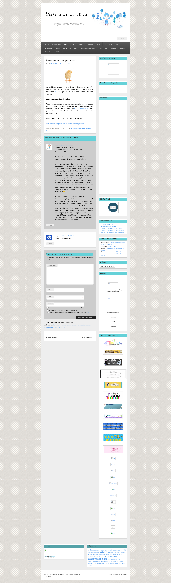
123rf (113, 321)
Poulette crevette (81, 109)
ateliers (97, 550)
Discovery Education (113, 312)
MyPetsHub (103, 48)
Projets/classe (49, 52)
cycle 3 (104, 554)
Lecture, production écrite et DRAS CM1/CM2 (113, 230)
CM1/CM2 (90, 44)
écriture (89, 565)
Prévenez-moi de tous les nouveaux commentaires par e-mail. (65, 308)
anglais (90, 550)
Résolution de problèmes (94, 563)
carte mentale (108, 550)
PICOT (98, 561)
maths (83, 128)
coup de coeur (92, 554)
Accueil (47, 44)
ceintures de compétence (93, 552)
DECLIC (109, 554)
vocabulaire (121, 563)
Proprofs (113, 317)
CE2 (124, 550)
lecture (120, 559)
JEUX (75, 48)
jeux (115, 557)
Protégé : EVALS (111, 246)
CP (105, 44)
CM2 (108, 552)
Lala (60, 64)
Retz (117, 561)
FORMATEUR (67, 48)
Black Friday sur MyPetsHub (108, 226)
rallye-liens (113, 561)
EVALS (58, 48)
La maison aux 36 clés (107, 224)
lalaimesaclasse (112, 559)
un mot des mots (113, 563)
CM (100, 552)
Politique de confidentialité (117, 48)
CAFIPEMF (101, 550)
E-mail (49, 296)
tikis (108, 563)
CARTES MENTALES (70, 44)
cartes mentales (116, 550)
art (94, 550)
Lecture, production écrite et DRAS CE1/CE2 (112, 228)
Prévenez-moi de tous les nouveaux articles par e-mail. (63, 310)
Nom (49, 289)
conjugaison (121, 552)
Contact (99, 44)
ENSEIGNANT (49, 48)
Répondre (50, 225)
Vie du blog (65, 52)
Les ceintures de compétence (89, 48)
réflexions (121, 561)
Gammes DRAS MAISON (115, 252)
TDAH (106, 563)
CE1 (122, 550)
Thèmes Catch (123, 574)
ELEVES (117, 44)
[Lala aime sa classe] (85, 33)
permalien (64, 130)
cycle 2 (100, 554)
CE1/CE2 (82, 44)
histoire (109, 556)
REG (57, 52)
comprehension (114, 552)
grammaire (118, 554)
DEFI (110, 44)
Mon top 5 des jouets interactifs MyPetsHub (112, 232)
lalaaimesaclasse (77, 128)
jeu (113, 557)
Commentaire (52, 265)
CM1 (103, 552)
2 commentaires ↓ (67, 64)
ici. (56, 92)
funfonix (113, 326)
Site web (50, 304)
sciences (102, 563)
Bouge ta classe (56, 44)
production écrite (105, 561)
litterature (90, 561)
